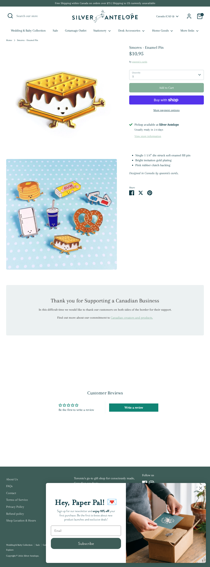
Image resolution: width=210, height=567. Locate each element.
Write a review (133, 407)
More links (187, 30)
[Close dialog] (200, 488)
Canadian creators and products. (132, 317)
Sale (55, 30)
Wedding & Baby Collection (28, 30)
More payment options (166, 110)
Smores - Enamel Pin (27, 40)
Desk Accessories (129, 30)
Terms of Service (17, 500)
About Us (12, 479)
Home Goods (161, 30)
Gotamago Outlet (75, 30)
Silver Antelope (31, 556)
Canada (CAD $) (165, 16)
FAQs (9, 486)
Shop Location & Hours (21, 520)
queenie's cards (139, 61)
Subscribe (86, 543)
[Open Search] (10, 16)
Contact (11, 493)
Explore (10, 550)
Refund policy (15, 514)
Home (9, 40)
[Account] (189, 16)
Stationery (100, 30)
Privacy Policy (15, 507)
